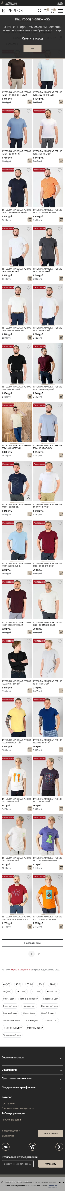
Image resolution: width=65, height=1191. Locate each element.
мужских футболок (21, 969)
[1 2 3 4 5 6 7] (48, 422)
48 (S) (18, 984)
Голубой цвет (47, 1013)
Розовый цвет (10, 1013)
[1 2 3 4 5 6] (48, 540)
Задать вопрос (50, 1133)
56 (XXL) (7, 991)
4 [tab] (22, 266)
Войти (60, 2)
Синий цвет (8, 999)
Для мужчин (8, 1103)
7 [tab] (54, 443)
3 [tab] (18, 266)
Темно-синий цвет (29, 999)
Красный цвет (50, 1020)
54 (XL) (53, 984)
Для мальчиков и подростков (18, 1108)
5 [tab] (50, 443)
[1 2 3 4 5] (48, 481)
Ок (32, 48)
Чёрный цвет (29, 1006)
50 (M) (30, 984)
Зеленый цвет (10, 1006)
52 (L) (41, 984)
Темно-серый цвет (12, 1028)
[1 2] (48, 363)
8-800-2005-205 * (11, 1131)
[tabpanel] (17, 69)
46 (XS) (6, 984)
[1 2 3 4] (17, 69)
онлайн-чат (8, 1135)
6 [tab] (52, 443)
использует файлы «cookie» (22, 1182)
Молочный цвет (35, 1028)
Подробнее (52, 1186)
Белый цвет (52, 991)
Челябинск (11, 2)
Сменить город (32, 38)
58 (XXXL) (21, 991)
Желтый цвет (29, 1013)
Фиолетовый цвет (12, 1020)
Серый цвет (32, 1020)
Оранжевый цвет (49, 1006)
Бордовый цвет (50, 999)
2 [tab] (15, 266)
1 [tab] (12, 266)
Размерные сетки (11, 1119)
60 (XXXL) (36, 991)
